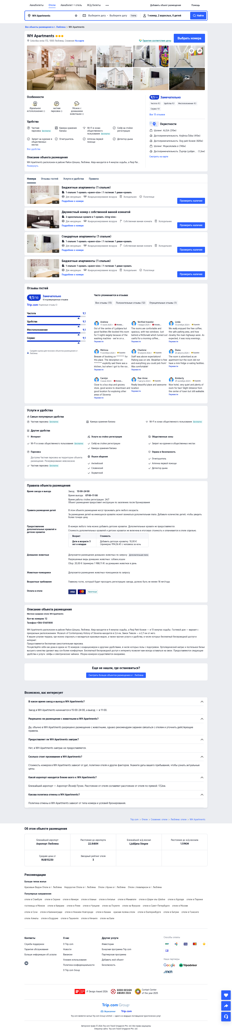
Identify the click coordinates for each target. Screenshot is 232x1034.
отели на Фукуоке (131, 905)
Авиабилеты (37, 5)
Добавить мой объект (113, 959)
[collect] (226, 995)
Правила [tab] (94, 178)
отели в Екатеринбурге (149, 912)
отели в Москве (180, 905)
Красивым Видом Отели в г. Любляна (43, 887)
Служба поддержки (34, 944)
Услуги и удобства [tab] (73, 178)
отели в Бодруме (49, 918)
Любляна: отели (179, 819)
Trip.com (134, 819)
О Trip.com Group (71, 970)
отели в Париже (195, 899)
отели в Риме (73, 905)
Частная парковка (39, 421)
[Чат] (226, 1016)
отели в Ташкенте (70, 918)
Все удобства (33, 149)
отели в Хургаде (176, 899)
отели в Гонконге (190, 912)
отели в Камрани (56, 905)
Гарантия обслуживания (36, 949)
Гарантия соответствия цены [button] (157, 40)
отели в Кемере (71, 899)
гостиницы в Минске (34, 905)
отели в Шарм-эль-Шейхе (152, 899)
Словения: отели (159, 819)
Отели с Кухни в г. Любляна (111, 887)
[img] (61, 67)
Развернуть (32, 166)
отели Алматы (31, 918)
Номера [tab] (31, 178)
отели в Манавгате (127, 899)
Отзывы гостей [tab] (49, 178)
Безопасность (108, 965)
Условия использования (74, 959)
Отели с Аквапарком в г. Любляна (145, 887)
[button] (107, 5)
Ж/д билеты (94, 5)
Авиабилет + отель (71, 5)
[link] (165, 5)
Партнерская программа (114, 954)
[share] (226, 1006)
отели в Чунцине (91, 905)
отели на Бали (107, 918)
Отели (52, 5)
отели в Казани (103, 912)
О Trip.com (68, 944)
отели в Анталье (107, 899)
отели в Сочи (31, 912)
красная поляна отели (124, 912)
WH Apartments (40, 35)
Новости (67, 949)
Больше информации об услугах (40, 954)
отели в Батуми (171, 912)
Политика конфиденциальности (79, 965)
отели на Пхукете (111, 905)
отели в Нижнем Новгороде (79, 912)
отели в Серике (52, 899)
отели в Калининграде (51, 912)
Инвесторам (108, 944)
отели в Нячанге (89, 918)
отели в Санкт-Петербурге (156, 905)
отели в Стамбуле (33, 899)
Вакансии (67, 954)
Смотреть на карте (158, 156)
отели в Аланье (88, 899)
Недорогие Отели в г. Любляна (80, 887)
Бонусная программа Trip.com (116, 949)
